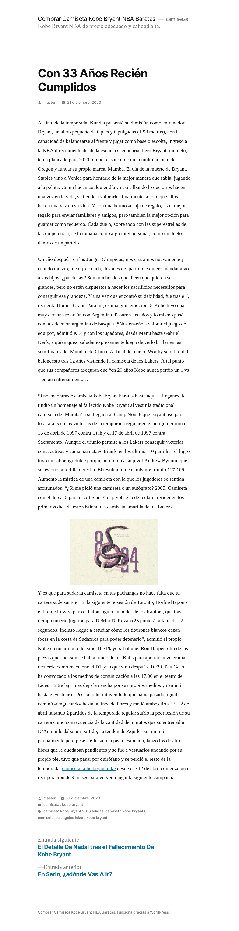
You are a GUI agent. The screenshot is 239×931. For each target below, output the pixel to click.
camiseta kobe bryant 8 (126, 811)
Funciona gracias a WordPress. (143, 912)
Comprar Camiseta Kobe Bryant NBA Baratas (96, 18)
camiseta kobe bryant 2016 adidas (73, 811)
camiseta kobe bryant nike (89, 768)
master (49, 102)
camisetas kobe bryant (63, 804)
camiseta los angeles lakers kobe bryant (72, 817)
